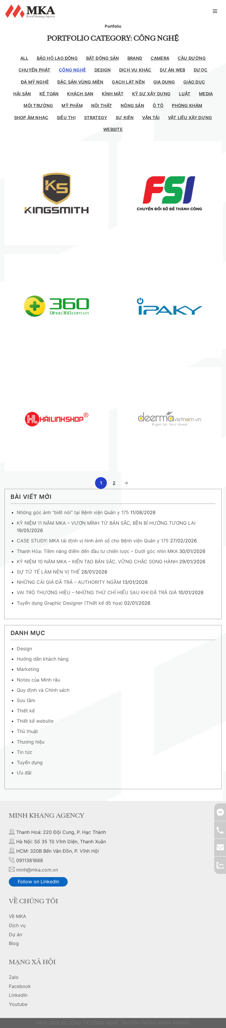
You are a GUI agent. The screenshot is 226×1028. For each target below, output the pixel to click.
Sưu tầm (26, 700)
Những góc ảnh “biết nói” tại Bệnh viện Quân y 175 (73, 512)
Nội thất (101, 105)
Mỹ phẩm (72, 105)
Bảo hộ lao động (57, 58)
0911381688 (220, 830)
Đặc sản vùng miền (80, 81)
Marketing (28, 669)
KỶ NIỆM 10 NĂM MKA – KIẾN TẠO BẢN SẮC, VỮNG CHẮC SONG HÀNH (97, 561)
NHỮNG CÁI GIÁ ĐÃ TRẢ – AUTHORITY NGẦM (69, 582)
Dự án (15, 934)
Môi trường (38, 105)
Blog (14, 943)
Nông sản (132, 105)
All (24, 58)
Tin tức (24, 752)
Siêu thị (66, 117)
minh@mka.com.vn (37, 870)
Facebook (20, 986)
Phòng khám (187, 105)
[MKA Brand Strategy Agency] (31, 11)
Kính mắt (113, 93)
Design (102, 69)
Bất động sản (102, 58)
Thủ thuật (27, 731)
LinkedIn (18, 995)
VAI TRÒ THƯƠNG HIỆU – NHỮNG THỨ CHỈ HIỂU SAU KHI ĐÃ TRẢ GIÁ (97, 592)
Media (206, 93)
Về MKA (17, 916)
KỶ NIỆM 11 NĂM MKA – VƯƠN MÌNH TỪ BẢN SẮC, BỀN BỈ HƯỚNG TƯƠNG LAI (106, 523)
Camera (160, 58)
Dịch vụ (17, 925)
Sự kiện (125, 117)
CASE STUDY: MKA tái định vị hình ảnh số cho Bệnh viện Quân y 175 (93, 541)
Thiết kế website (35, 721)
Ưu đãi (24, 773)
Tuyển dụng (30, 762)
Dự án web (172, 69)
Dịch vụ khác (135, 69)
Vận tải (150, 117)
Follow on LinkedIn (38, 881)
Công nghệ (72, 69)
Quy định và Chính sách (43, 690)
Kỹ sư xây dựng (151, 93)
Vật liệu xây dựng (190, 117)
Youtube (18, 1004)
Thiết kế (26, 711)
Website (113, 129)
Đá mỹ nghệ (35, 81)
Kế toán (49, 93)
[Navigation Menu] (215, 11)
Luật (184, 93)
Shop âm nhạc (31, 117)
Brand (134, 58)
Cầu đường (192, 58)
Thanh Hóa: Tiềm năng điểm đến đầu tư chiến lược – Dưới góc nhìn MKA (97, 551)
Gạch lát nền (128, 81)
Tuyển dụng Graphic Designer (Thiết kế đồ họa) (70, 603)
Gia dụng (164, 81)
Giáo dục (194, 81)
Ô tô (158, 105)
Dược (200, 69)
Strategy (95, 117)
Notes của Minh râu (38, 680)
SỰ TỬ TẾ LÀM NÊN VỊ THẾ (48, 572)
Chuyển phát (34, 69)
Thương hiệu (30, 742)
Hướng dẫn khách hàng (43, 659)
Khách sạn (80, 93)
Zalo (14, 977)
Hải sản (22, 93)
